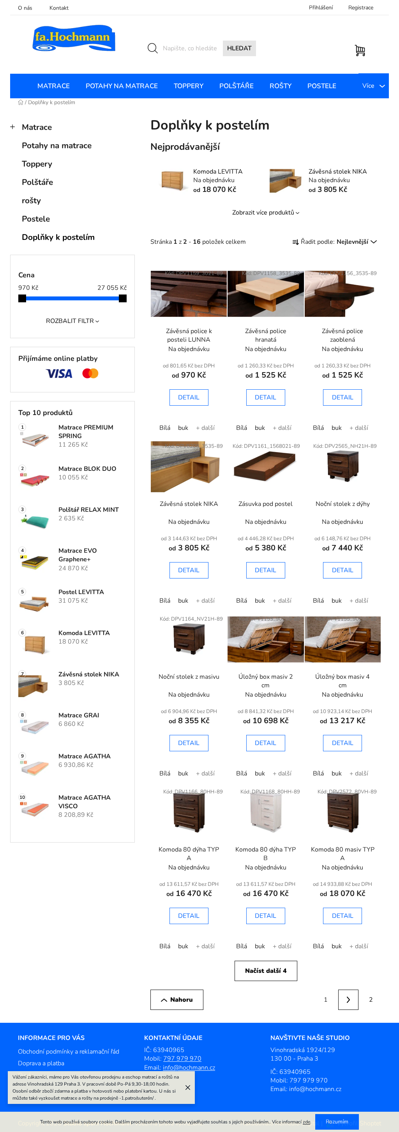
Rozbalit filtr (70, 321)
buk (183, 428)
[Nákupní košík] (361, 46)
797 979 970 (182, 1058)
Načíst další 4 (266, 971)
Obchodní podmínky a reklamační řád (68, 1051)
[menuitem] (54, 86)
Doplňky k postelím (58, 237)
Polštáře (37, 182)
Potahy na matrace (57, 145)
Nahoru (181, 999)
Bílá (164, 428)
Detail (189, 397)
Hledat (239, 48)
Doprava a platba (41, 1063)
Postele (36, 218)
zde (306, 1122)
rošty (31, 200)
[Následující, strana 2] (348, 1000)
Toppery (37, 163)
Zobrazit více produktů (263, 212)
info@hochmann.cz (189, 1067)
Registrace (360, 7)
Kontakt (59, 8)
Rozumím (337, 1121)
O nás (25, 8)
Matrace (37, 127)
